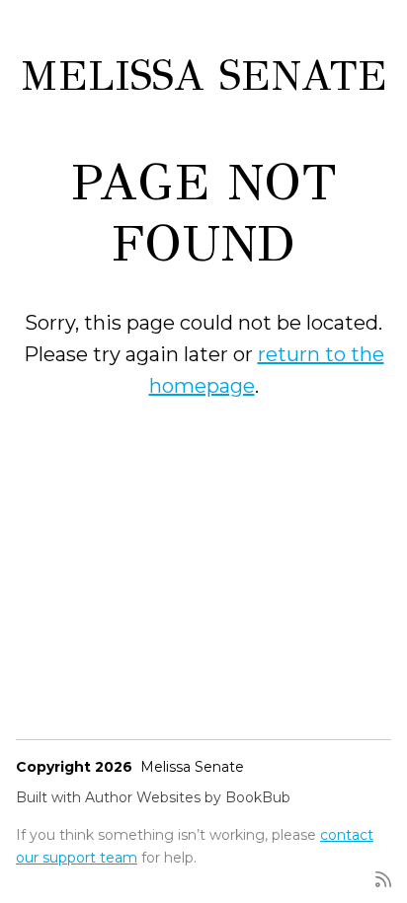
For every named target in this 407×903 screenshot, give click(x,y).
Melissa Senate (204, 76)
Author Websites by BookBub (187, 797)
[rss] (383, 877)
